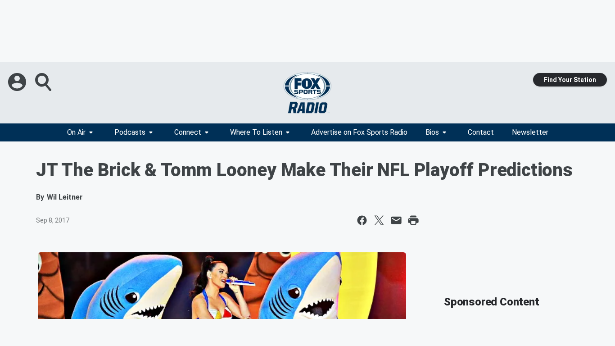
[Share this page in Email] (396, 220)
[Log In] (18, 82)
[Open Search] (44, 82)
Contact (481, 132)
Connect (187, 132)
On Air (76, 132)
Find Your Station (570, 79)
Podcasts (129, 132)
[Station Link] (307, 92)
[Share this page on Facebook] (362, 220)
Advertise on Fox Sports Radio (359, 132)
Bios (432, 132)
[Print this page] (413, 220)
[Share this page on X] (379, 220)
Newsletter (530, 132)
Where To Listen (256, 132)
